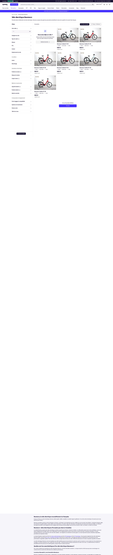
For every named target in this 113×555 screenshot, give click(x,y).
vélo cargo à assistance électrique (52, 537)
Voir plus (68, 105)
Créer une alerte (22, 133)
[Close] (57, 0)
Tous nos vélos (14, 14)
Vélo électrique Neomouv (23, 14)
